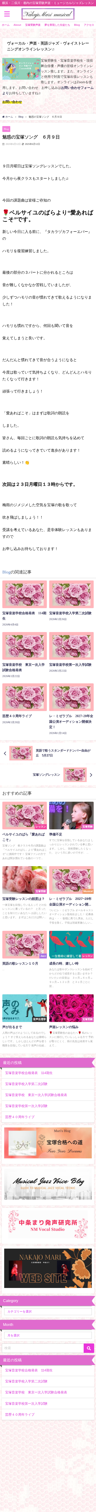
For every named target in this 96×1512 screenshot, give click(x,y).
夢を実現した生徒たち (57, 24)
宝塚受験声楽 (33, 24)
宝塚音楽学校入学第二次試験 (26, 1083)
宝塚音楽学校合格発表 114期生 (29, 1072)
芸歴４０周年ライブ (19, 1117)
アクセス (89, 24)
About (17, 24)
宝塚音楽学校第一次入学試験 (26, 1106)
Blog (77, 24)
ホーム (6, 24)
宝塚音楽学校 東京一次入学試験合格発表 (36, 1095)
